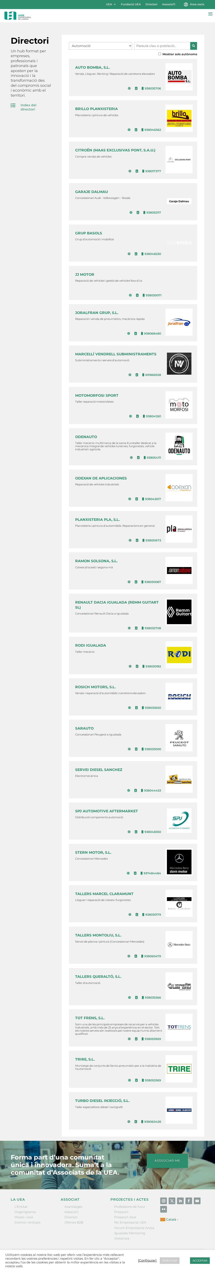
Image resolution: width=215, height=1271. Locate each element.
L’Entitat (21, 1207)
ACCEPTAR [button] (200, 1260)
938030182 (153, 666)
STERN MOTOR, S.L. (93, 852)
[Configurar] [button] (147, 1260)
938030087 (152, 582)
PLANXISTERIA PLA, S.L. (97, 519)
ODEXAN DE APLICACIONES (101, 478)
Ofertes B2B (73, 1222)
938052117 (153, 212)
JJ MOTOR (84, 274)
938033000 (153, 749)
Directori (151, 4)
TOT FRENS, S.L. (90, 1018)
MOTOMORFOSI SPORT (96, 395)
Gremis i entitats (27, 1222)
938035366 (153, 997)
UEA (109, 4)
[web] (130, 88)
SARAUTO (84, 728)
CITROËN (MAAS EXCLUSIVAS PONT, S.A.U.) (115, 150)
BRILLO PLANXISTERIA (96, 109)
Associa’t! (168, 4)
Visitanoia (121, 1238)
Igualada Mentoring (129, 1233)
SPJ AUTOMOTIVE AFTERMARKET (106, 811)
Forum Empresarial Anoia (134, 1228)
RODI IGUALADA (90, 645)
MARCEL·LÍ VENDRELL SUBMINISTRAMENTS (115, 354)
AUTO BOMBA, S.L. (92, 67)
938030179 (153, 914)
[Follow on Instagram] (163, 1200)
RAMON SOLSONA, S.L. (96, 561)
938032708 (153, 628)
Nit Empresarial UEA (130, 1222)
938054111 (154, 458)
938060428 (152, 1122)
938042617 (153, 499)
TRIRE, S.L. (85, 1059)
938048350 (152, 832)
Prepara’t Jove (125, 1217)
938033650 (153, 708)
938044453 (152, 790)
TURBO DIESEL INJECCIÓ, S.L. (102, 1101)
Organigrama (25, 1212)
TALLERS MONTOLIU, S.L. (98, 935)
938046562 (152, 130)
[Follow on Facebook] (188, 1200)
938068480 (152, 333)
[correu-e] (137, 88)
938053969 (153, 1039)
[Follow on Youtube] (197, 1200)
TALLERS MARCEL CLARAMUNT (104, 894)
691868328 (153, 375)
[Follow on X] (172, 1200)
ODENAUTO (86, 437)
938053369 (153, 1080)
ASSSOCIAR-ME (167, 1160)
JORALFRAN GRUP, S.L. (96, 313)
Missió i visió (23, 1217)
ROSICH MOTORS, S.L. (95, 687)
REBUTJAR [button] (169, 1260)
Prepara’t (121, 1212)
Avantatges (73, 1207)
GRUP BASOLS (88, 233)
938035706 (153, 88)
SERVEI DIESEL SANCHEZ (98, 770)
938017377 (153, 171)
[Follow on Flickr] (163, 1209)
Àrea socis (197, 4)
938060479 (152, 956)
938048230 (152, 254)
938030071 (153, 295)
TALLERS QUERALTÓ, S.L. (98, 976)
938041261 (153, 416)
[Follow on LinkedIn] (180, 1200)
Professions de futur (129, 1207)
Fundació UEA (131, 4)
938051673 (153, 540)
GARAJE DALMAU (91, 192)
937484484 (152, 873)
